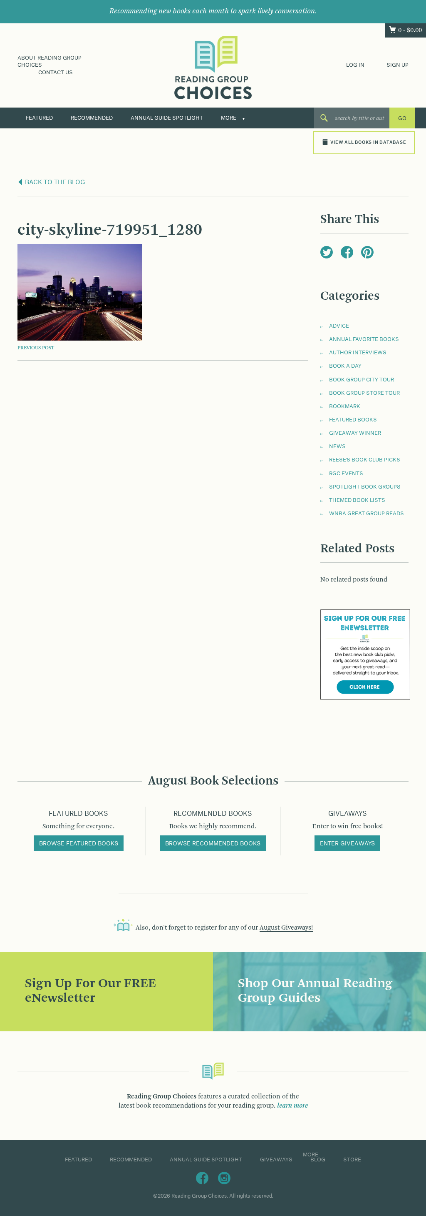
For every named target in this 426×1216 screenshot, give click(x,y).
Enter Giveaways (347, 843)
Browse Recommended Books (212, 843)
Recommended (92, 117)
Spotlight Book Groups (365, 486)
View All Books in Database (368, 142)
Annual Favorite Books (364, 339)
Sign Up (397, 65)
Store (352, 1159)
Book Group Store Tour (364, 393)
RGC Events (346, 473)
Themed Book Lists (357, 500)
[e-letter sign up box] (365, 654)
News (337, 446)
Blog (317, 1159)
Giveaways (276, 1159)
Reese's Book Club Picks (364, 459)
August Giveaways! (286, 928)
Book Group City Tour (361, 379)
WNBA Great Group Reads (366, 513)
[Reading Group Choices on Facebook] (202, 1177)
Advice (339, 325)
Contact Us (55, 72)
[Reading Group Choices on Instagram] (224, 1177)
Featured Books (353, 419)
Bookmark (344, 406)
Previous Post (35, 348)
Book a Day (345, 366)
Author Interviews (357, 352)
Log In (355, 65)
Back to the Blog (54, 183)
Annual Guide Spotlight (167, 117)
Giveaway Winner (355, 433)
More (228, 117)
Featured (39, 117)
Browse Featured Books (78, 843)
